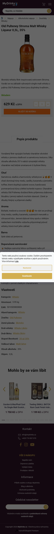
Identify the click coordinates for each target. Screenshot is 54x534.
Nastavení (27, 268)
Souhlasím (27, 276)
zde (16, 261)
